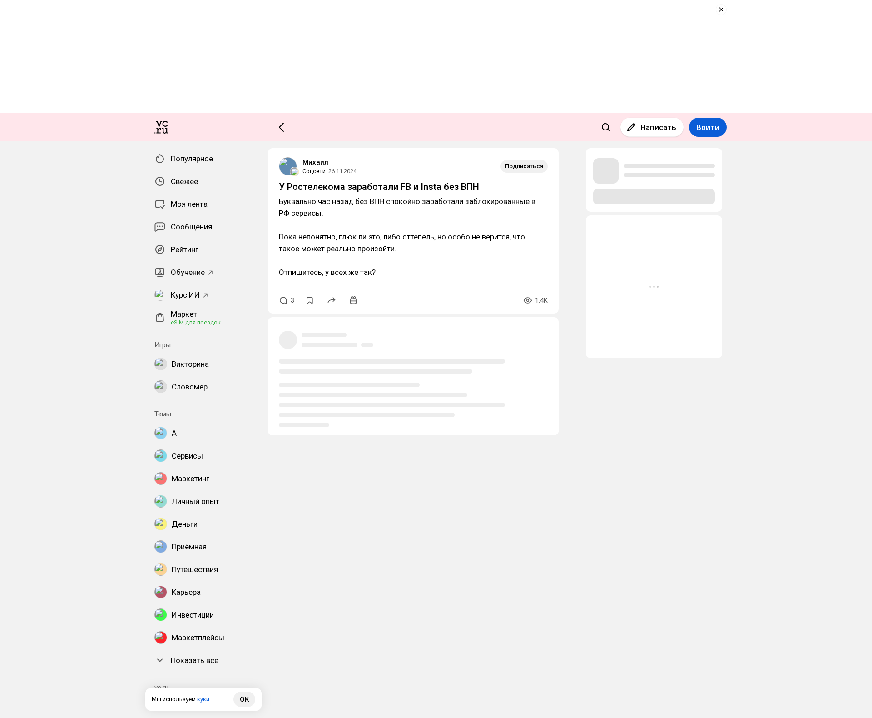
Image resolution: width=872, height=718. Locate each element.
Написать (658, 127)
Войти (707, 127)
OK (244, 699)
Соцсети (314, 171)
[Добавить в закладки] (309, 300)
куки (203, 699)
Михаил (315, 162)
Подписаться (524, 166)
